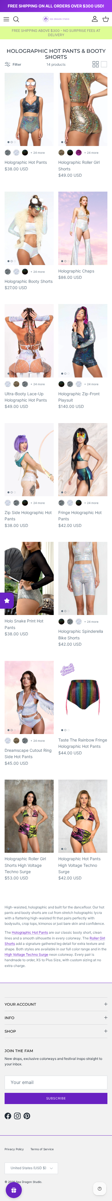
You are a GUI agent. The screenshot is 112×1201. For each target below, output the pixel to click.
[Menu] (6, 19)
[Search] (19, 19)
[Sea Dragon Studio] (56, 19)
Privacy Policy (14, 1149)
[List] (104, 64)
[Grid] (95, 64)
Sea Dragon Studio (28, 1182)
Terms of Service (42, 1149)
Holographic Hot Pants (30, 932)
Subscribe (56, 1098)
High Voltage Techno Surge (26, 954)
